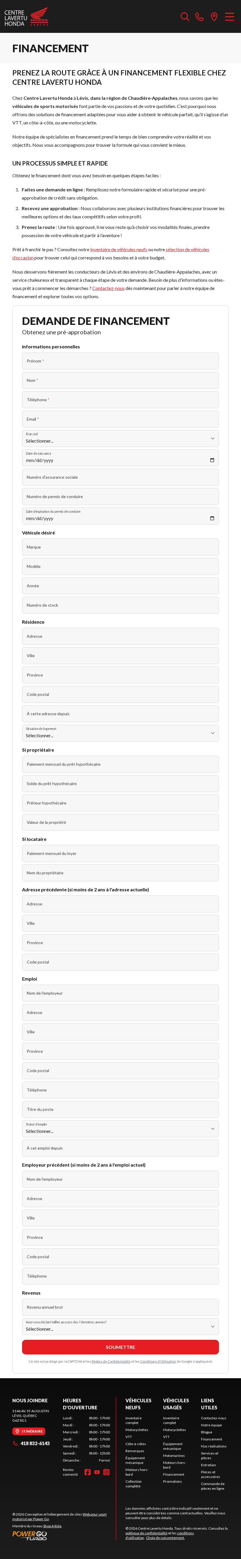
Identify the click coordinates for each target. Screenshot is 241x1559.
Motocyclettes (136, 1430)
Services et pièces (209, 1455)
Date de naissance (38, 453)
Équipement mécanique (135, 1460)
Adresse (34, 636)
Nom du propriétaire (45, 872)
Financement (173, 1474)
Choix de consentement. (165, 1538)
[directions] (214, 16)
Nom (32, 380)
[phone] (199, 16)
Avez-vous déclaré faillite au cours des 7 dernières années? (66, 1322)
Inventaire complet (133, 1420)
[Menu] (229, 16)
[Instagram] (106, 1472)
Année (33, 585)
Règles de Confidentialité (111, 1361)
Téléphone (38, 399)
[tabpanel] (86, 1439)
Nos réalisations (214, 1446)
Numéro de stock (42, 605)
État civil (32, 434)
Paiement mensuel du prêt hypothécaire (64, 764)
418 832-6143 (35, 1443)
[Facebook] (87, 1472)
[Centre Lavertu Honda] (26, 16)
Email (33, 418)
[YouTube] (97, 1472)
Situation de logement (41, 728)
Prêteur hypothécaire (46, 802)
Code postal (38, 694)
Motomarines (174, 1455)
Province (35, 674)
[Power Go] (64, 1535)
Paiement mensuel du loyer (51, 853)
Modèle (34, 566)
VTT (128, 1437)
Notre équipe (211, 1425)
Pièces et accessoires (210, 1474)
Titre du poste (40, 1109)
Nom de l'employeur (45, 993)
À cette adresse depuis (48, 713)
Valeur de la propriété (46, 822)
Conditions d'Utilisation (158, 1361)
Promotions (172, 1481)
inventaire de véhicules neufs (118, 249)
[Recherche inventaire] (185, 16)
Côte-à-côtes (135, 1444)
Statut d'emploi (36, 1124)
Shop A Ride (52, 1526)
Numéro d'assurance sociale (52, 477)
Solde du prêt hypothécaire (52, 783)
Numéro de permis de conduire (55, 496)
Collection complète (133, 1483)
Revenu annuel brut (45, 1307)
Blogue (206, 1432)
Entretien (208, 1465)
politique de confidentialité (146, 1533)
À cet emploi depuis (45, 1147)
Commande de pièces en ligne (213, 1486)
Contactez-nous (108, 288)
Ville (31, 655)
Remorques (134, 1451)
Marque (34, 546)
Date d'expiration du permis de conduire (53, 511)
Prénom (35, 360)
